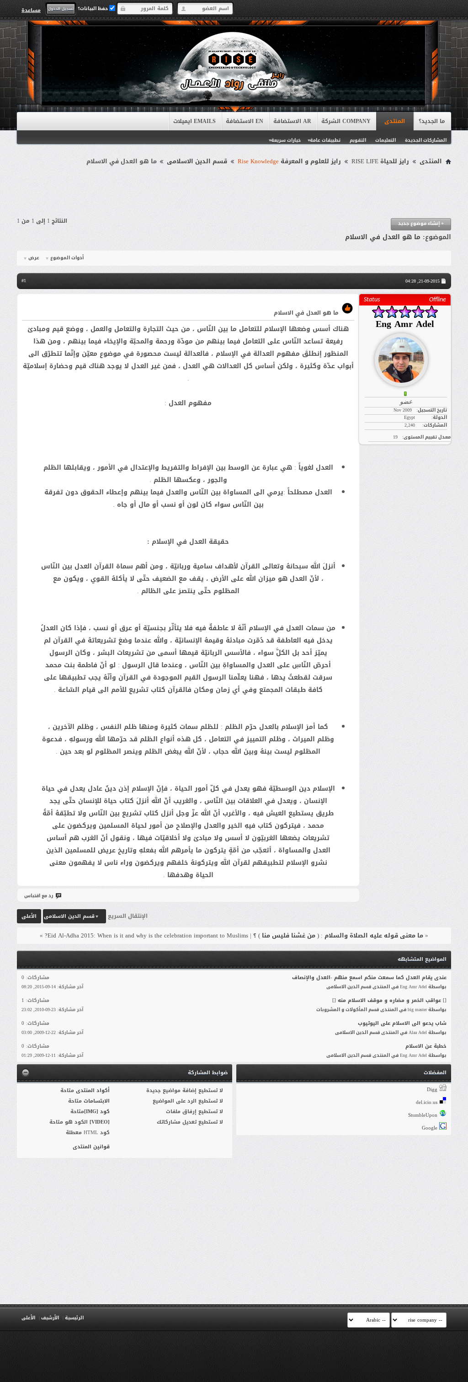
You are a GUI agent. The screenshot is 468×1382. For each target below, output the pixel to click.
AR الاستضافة (292, 121)
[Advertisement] (234, 193)
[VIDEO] (100, 1122)
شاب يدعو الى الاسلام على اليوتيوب (402, 1023)
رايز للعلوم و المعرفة (289, 161)
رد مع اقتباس (38, 895)
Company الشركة (346, 121)
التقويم (358, 140)
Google (429, 1128)
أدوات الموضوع (67, 258)
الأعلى (29, 916)
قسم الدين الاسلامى (197, 161)
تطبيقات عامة (325, 140)
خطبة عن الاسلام (426, 1046)
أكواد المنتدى (93, 1090)
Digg (432, 1089)
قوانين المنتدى (91, 1147)
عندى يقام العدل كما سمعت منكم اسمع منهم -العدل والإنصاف (369, 977)
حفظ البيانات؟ (93, 8)
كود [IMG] (97, 1111)
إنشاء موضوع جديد (421, 223)
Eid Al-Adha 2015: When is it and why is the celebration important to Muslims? (146, 935)
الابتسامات (97, 1101)
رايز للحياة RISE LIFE (380, 161)
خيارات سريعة (286, 140)
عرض (33, 258)
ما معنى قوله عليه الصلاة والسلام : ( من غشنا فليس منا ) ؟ (338, 935)
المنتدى (394, 121)
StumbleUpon (422, 1115)
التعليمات (385, 140)
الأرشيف (50, 1317)
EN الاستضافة (244, 121)
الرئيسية (74, 1317)
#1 (23, 280)
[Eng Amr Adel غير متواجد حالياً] (405, 356)
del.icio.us (426, 1102)
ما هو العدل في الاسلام (382, 237)
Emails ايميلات (194, 121)
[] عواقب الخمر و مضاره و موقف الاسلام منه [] (389, 1000)
